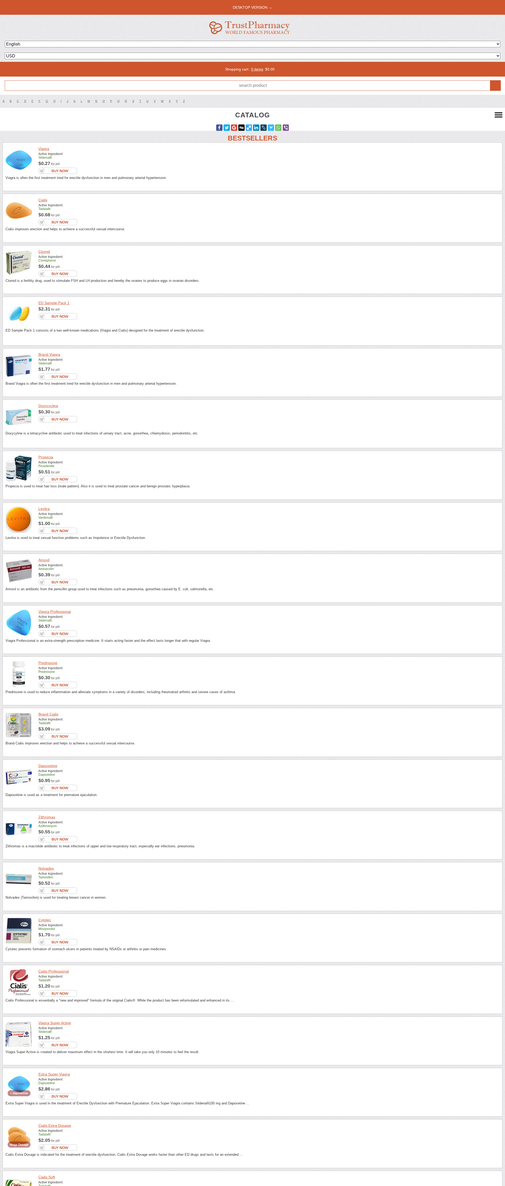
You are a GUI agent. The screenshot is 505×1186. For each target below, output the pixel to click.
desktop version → (252, 7)
